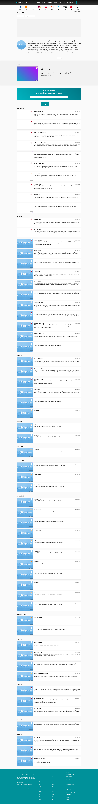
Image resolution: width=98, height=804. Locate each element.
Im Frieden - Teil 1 (38, 240)
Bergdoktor (68, 799)
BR (52, 793)
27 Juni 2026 (36, 344)
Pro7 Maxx (54, 783)
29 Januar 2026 (37, 499)
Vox (52, 779)
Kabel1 (53, 778)
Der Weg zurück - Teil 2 (39, 687)
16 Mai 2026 (36, 435)
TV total (67, 786)
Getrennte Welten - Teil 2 (39, 163)
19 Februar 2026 (37, 474)
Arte (52, 789)
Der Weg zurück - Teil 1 (39, 698)
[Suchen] (80, 2)
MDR (53, 794)
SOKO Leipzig (69, 791)
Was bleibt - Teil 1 (37, 219)
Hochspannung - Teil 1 (39, 323)
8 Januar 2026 (37, 561)
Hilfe (21, 784)
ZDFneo (40, 786)
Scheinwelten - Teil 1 (38, 379)
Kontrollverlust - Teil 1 (38, 302)
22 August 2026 (46, 69)
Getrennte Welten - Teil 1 (39, 153)
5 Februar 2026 (37, 484)
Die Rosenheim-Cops (70, 794)
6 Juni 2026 (36, 410)
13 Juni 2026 (36, 400)
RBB (52, 796)
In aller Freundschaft (70, 784)
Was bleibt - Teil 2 (37, 229)
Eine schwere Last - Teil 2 (40, 142)
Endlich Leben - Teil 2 (38, 368)
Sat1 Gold (53, 786)
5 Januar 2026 (37, 582)
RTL (39, 776)
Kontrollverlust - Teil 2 (38, 312)
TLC (39, 789)
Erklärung (30, 784)
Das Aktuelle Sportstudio (70, 792)
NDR (39, 796)
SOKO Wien (68, 789)
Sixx (52, 781)
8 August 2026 (37, 173)
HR (39, 794)
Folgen (45, 104)
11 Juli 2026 (36, 292)
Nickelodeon (41, 793)
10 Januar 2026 (37, 540)
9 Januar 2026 (37, 551)
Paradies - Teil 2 (37, 194)
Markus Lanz (68, 796)
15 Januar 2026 (37, 520)
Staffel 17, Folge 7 (38, 652)
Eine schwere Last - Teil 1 (40, 132)
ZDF (52, 774)
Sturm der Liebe (69, 782)
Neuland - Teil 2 (37, 708)
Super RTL (41, 788)
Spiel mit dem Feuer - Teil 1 (39, 758)
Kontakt (18, 784)
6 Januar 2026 (37, 571)
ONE (52, 799)
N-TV (40, 791)
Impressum (25, 784)
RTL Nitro (40, 784)
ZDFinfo (53, 784)
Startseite (75, 11)
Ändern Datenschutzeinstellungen (23, 788)
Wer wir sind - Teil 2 (39, 121)
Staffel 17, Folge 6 (38, 663)
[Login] (76, 2)
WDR (40, 799)
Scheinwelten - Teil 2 (38, 389)
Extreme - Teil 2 (37, 281)
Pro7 (39, 778)
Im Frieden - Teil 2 (38, 250)
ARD (39, 774)
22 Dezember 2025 (38, 627)
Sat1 (52, 776)
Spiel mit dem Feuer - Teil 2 (39, 747)
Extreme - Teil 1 (37, 271)
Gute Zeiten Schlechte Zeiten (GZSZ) (73, 777)
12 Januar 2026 (37, 530)
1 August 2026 (37, 205)
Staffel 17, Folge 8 (38, 642)
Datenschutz (19, 786)
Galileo (67, 787)
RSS (23, 786)
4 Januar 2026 (37, 592)
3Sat (39, 781)
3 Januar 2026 (37, 603)
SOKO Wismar (69, 797)
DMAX (40, 783)
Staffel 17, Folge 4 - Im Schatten (40, 723)
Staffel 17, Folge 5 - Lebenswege (41, 673)
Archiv (53, 104)
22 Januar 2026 (37, 509)
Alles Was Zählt (69, 776)
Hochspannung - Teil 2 (39, 333)
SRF (52, 788)
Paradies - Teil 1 (37, 184)
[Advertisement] (49, 28)
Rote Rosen (68, 781)
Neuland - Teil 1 (37, 737)
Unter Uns (68, 779)
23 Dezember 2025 (38, 617)
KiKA (52, 791)
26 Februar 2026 (37, 464)
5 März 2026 (36, 449)
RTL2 (40, 779)
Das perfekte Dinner (70, 774)
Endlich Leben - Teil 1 (38, 358)
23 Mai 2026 (36, 424)
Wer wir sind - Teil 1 (39, 111)
